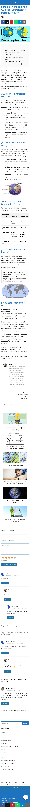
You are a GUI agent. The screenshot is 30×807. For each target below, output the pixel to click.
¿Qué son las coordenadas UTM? (17, 710)
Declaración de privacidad (9, 798)
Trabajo (4, 772)
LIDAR (3, 749)
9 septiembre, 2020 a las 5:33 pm (16, 662)
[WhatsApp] (16, 22)
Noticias (4, 758)
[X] (7, 22)
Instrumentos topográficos (10, 746)
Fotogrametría (6, 740)
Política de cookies (7, 796)
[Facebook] (3, 22)
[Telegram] (20, 22)
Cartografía (5, 735)
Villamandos (8, 16)
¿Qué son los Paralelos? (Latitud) (15, 50)
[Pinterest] (11, 22)
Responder (5, 583)
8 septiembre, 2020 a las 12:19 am (14, 643)
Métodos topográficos (8, 755)
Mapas (4, 752)
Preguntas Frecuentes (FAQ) (13, 64)
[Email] (24, 22)
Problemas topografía (8, 760)
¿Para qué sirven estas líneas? (14, 61)
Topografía (5, 766)
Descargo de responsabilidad (10, 802)
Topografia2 (15, 2)
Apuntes (4, 732)
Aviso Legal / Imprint (7, 800)
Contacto (4, 794)
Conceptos (5, 738)
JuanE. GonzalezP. (11, 688)
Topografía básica (7, 769)
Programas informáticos (9, 763)
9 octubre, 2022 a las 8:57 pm (13, 690)
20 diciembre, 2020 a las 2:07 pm (19, 608)
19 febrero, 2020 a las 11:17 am (15, 592)
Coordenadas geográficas (15, 626)
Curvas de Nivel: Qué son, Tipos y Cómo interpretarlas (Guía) (23, 396)
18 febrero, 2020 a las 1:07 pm (13, 575)
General (4, 743)
